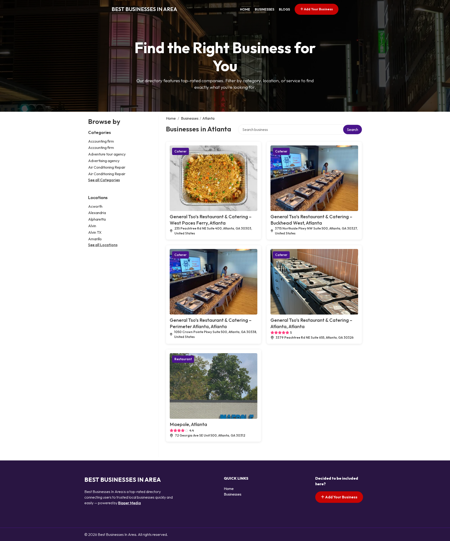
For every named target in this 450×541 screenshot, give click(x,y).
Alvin (92, 225)
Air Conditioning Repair (106, 167)
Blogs (284, 9)
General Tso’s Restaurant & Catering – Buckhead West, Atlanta (311, 220)
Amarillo (95, 239)
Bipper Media (129, 502)
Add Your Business (318, 9)
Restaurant (183, 359)
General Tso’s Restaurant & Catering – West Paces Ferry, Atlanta (210, 220)
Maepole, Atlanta (188, 424)
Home (245, 9)
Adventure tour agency (107, 154)
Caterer (180, 151)
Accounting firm (101, 141)
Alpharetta (97, 219)
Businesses (264, 9)
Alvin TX (94, 232)
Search (352, 129)
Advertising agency (104, 160)
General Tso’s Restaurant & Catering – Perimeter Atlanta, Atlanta (210, 323)
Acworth (95, 206)
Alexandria (97, 212)
